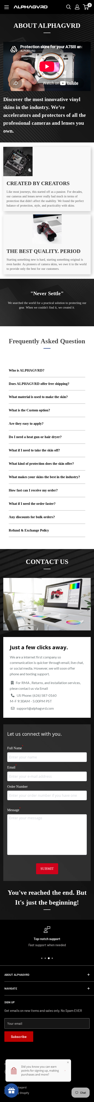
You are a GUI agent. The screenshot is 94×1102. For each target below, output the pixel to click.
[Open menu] (6, 7)
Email (12, 766)
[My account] (77, 7)
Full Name (15, 747)
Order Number (17, 786)
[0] (86, 7)
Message (14, 809)
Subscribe (19, 1036)
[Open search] (68, 7)
